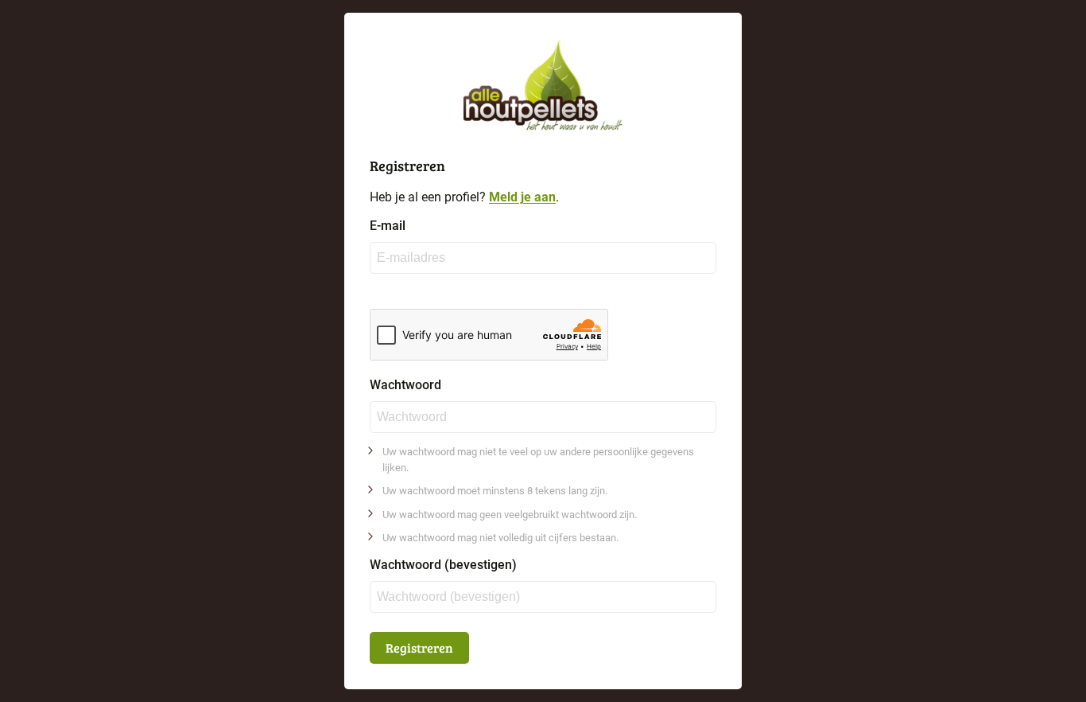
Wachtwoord (405, 385)
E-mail (387, 226)
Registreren (419, 647)
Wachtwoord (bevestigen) (443, 565)
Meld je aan (522, 197)
